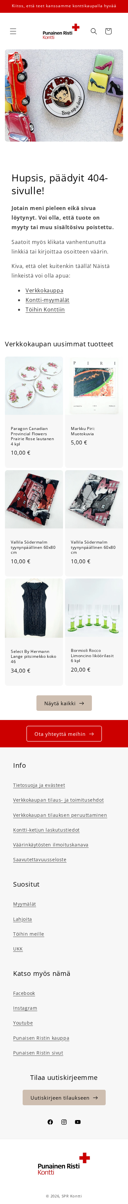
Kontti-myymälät (48, 300)
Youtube (23, 1023)
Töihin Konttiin (45, 309)
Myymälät (24, 904)
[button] (13, 31)
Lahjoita (22, 919)
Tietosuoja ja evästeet (39, 785)
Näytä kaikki (60, 703)
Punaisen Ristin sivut (38, 1053)
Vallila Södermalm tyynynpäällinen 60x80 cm (33, 547)
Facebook (24, 993)
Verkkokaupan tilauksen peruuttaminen (60, 815)
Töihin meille (28, 934)
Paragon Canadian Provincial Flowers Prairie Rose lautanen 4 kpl (32, 436)
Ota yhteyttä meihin (60, 734)
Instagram (25, 1008)
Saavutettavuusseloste (40, 859)
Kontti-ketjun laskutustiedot (46, 830)
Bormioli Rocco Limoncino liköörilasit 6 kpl (92, 655)
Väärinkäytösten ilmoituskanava (51, 845)
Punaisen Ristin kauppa (41, 1038)
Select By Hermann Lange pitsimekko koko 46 (33, 656)
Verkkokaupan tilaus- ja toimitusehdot (58, 800)
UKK (18, 949)
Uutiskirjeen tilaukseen (60, 1097)
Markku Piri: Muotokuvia (83, 431)
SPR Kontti (72, 1195)
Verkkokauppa (44, 290)
